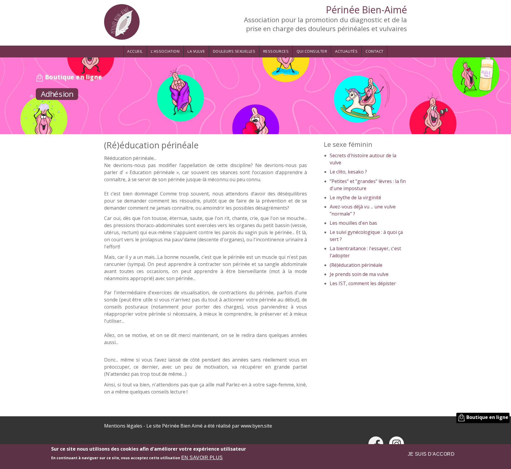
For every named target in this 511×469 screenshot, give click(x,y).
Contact (375, 51)
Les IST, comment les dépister (363, 283)
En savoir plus (202, 457)
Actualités (346, 51)
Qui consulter (312, 51)
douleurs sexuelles (234, 51)
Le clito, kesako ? (348, 171)
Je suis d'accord (431, 454)
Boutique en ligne (72, 77)
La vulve (196, 51)
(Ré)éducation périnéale (356, 265)
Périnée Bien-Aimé (366, 9)
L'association (165, 51)
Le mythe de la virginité (355, 197)
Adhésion (57, 94)
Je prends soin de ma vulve (359, 274)
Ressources (276, 51)
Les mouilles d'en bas (353, 223)
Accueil (135, 51)
